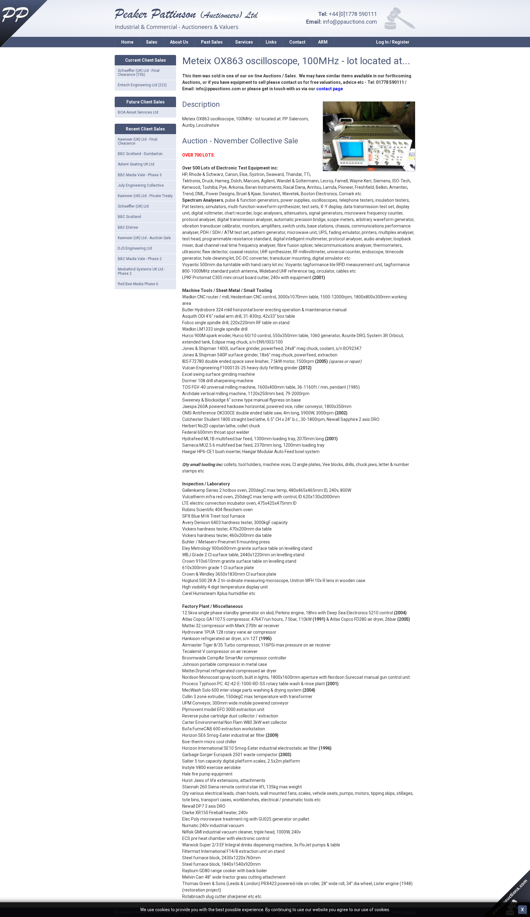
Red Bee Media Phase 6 (138, 284)
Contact (297, 42)
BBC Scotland (129, 217)
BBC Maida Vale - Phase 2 (140, 259)
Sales (151, 42)
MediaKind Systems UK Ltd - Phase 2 (141, 271)
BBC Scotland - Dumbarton (140, 154)
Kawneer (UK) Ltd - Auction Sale (144, 238)
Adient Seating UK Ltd (136, 164)
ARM (323, 42)
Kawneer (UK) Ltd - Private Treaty (145, 196)
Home (127, 42)
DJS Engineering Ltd (135, 248)
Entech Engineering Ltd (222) (142, 85)
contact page (329, 88)
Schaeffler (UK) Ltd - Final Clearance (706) (138, 72)
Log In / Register (392, 42)
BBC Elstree (128, 227)
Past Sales (212, 42)
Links (271, 42)
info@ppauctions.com (350, 21)
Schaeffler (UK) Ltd (133, 206)
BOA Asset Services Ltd (138, 112)
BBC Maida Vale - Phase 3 (140, 175)
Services (244, 42)
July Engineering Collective (141, 185)
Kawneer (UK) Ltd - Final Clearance (137, 141)
